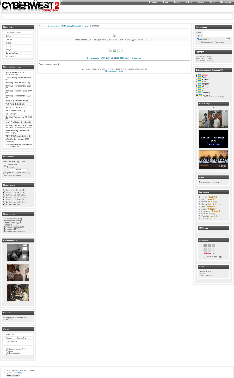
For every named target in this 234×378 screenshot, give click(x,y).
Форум (177, 2)
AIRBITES (10, 335)
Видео (212, 2)
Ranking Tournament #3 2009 (18, 117)
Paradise (205, 216)
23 (118, 58)
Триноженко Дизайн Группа (17, 338)
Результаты (9, 173)
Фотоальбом (12, 53)
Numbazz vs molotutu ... (15, 195)
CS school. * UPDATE (210, 182)
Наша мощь (225, 2)
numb (203, 199)
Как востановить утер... (13, 219)
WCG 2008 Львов (13, 110)
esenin (204, 197)
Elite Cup (9, 114)
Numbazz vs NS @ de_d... (16, 197)
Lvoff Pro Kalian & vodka (16, 122)
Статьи (200, 2)
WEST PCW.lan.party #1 (15, 136)
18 (104, 58)
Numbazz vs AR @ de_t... (16, 192)
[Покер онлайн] (13, 353)
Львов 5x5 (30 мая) (204, 56)
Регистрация (111, 71)
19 (107, 58)
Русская (10, 167)
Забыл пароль (207, 42)
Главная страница (13, 33)
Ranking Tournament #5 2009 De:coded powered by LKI (18, 126)
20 (109, 58)
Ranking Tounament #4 (15, 83)
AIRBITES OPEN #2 (14, 107)
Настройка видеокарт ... (13, 221)
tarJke (204, 202)
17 (102, 58)
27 (128, 58)
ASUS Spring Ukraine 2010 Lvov (74, 26)
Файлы (188, 2)
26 (126, 58)
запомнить (204, 39)
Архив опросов (22, 173)
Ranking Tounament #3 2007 (18, 96)
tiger (203, 206)
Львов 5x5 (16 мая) (204, 60)
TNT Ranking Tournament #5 (18, 78)
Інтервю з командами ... (13, 223)
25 (123, 58)
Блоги (8, 46)
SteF (151, 40)
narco (203, 209)
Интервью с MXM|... (12, 229)
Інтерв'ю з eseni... (11, 225)
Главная (153, 2)
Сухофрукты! (11, 341)
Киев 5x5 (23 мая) (204, 58)
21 (112, 58)
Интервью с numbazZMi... (14, 227)
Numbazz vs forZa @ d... (16, 202)
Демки (165, 2)
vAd (203, 214)
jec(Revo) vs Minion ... (14, 204)
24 (121, 58)
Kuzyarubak (206, 204)
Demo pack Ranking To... (16, 190)
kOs (204, 218)
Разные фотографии (15, 101)
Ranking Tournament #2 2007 (18, 91)
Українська (12, 164)
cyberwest (205, 211)
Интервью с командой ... (14, 231)
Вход (121, 71)
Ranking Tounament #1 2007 (18, 86)
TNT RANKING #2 (13, 104)
